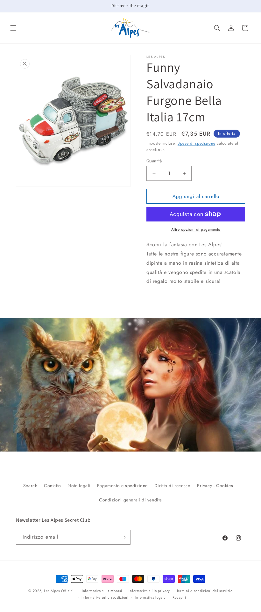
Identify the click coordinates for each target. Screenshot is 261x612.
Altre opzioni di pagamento (196, 229)
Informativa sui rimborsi (102, 590)
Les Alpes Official (59, 590)
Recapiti (179, 597)
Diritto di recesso (172, 485)
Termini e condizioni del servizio (205, 590)
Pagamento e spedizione (122, 485)
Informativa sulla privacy (149, 590)
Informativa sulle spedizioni (105, 597)
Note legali (78, 485)
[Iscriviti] (123, 537)
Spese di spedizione (196, 143)
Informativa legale (150, 597)
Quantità (154, 161)
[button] (13, 28)
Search (30, 485)
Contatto (52, 485)
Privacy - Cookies (215, 485)
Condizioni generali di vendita (130, 500)
